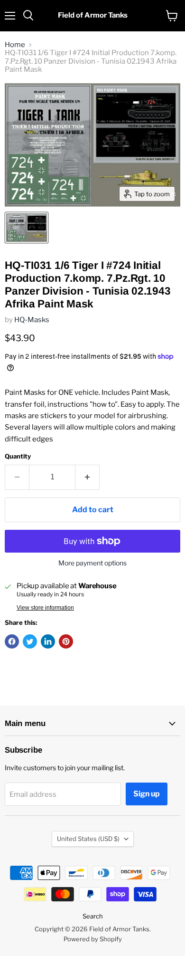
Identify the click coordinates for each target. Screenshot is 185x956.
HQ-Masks (31, 319)
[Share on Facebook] (12, 641)
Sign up (146, 793)
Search (93, 916)
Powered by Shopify (93, 939)
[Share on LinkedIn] (48, 641)
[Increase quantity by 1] (87, 477)
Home (15, 45)
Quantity (18, 456)
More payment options (92, 563)
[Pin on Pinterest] (66, 641)
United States (88, 838)
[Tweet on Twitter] (30, 641)
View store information (45, 607)
